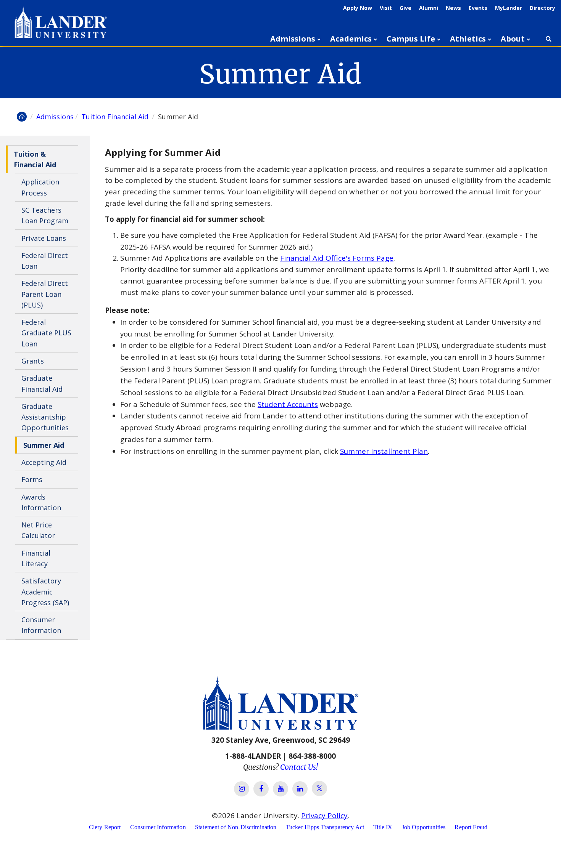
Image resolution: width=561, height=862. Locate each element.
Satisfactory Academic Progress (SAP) (45, 591)
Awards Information (41, 502)
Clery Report (105, 827)
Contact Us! (299, 767)
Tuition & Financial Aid (35, 159)
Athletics (468, 39)
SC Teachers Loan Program (44, 215)
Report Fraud (471, 827)
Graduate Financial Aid (42, 383)
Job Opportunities (424, 827)
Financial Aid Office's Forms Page (336, 258)
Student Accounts (288, 404)
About (513, 39)
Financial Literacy (35, 558)
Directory (542, 7)
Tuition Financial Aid (115, 116)
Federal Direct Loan (44, 261)
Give (405, 7)
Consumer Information (41, 625)
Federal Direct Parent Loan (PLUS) (44, 294)
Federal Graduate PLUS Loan (46, 332)
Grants (32, 360)
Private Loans (43, 238)
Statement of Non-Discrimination (236, 827)
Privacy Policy (324, 815)
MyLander (508, 7)
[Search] (548, 39)
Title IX (382, 827)
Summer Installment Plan (384, 451)
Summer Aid (43, 445)
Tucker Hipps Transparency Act (325, 827)
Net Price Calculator (38, 530)
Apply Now (357, 7)
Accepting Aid (43, 462)
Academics (351, 39)
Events (478, 7)
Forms (31, 479)
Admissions (292, 39)
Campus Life (411, 39)
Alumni (428, 7)
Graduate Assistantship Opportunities (45, 417)
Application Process (40, 187)
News (453, 7)
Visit (386, 7)
